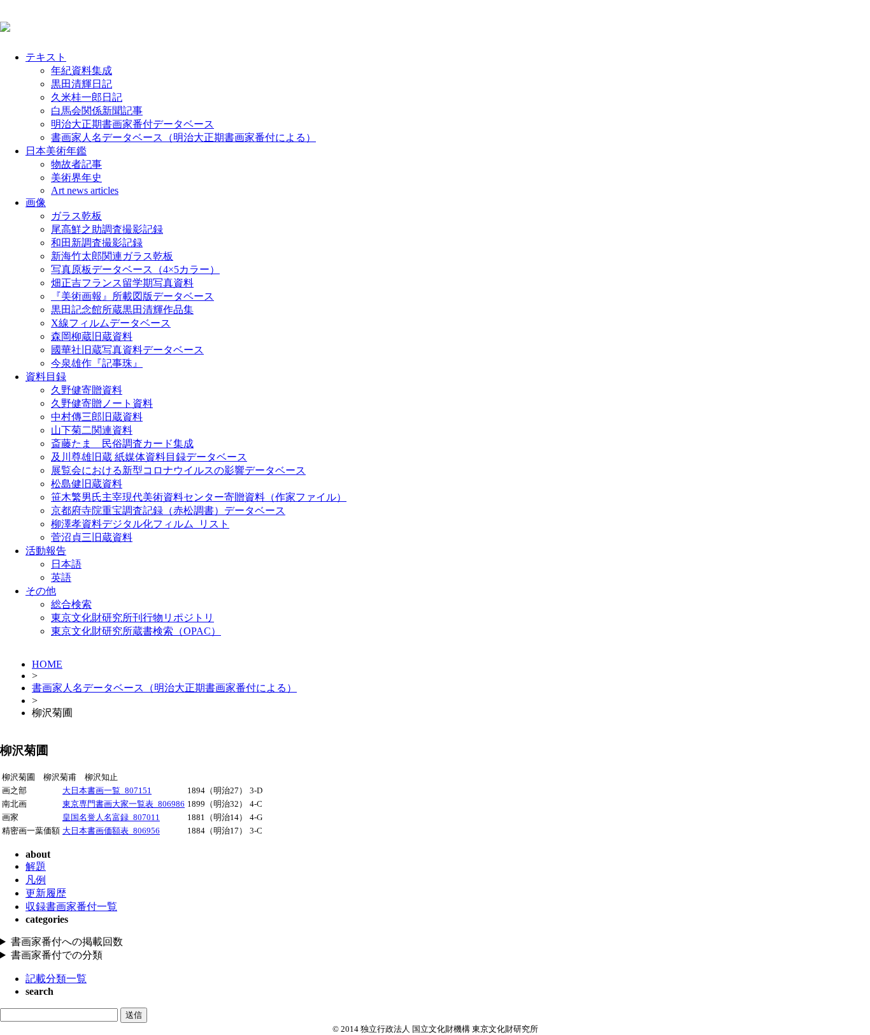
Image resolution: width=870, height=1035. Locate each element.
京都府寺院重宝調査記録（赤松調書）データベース (168, 510)
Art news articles (84, 190)
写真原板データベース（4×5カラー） (135, 269)
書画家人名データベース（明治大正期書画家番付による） (183, 137)
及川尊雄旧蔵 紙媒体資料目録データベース (149, 456)
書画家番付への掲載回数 (67, 941)
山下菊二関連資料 (91, 430)
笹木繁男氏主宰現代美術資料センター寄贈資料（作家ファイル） (198, 497)
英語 (61, 577)
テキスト (45, 57)
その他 (40, 590)
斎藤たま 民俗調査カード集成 (122, 443)
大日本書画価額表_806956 (111, 830)
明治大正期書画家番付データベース (132, 124)
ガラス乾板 (76, 215)
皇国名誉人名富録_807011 (111, 817)
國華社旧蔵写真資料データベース (127, 349)
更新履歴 (45, 893)
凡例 (35, 879)
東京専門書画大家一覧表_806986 (123, 804)
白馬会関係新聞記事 (97, 110)
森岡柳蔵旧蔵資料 (91, 336)
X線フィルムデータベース (111, 323)
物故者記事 (76, 164)
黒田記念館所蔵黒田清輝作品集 (122, 309)
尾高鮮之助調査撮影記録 (107, 229)
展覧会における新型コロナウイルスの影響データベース (178, 470)
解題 (35, 866)
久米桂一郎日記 (86, 97)
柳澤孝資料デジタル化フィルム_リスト (140, 523)
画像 (35, 202)
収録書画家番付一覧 (71, 906)
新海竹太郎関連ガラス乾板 (112, 256)
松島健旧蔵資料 (86, 483)
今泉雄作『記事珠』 (97, 363)
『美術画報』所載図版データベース (132, 296)
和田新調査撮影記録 (97, 242)
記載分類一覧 (56, 978)
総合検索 (71, 604)
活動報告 (45, 550)
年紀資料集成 (81, 70)
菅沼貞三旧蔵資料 (91, 537)
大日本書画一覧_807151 (107, 790)
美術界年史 (76, 177)
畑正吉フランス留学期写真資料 (122, 282)
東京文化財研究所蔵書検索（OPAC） (136, 631)
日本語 (66, 564)
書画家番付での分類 (57, 955)
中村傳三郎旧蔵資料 (97, 416)
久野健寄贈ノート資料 (102, 403)
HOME (47, 664)
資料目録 (45, 376)
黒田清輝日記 (81, 83)
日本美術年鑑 (56, 150)
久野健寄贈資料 (86, 390)
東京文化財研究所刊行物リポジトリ (132, 617)
